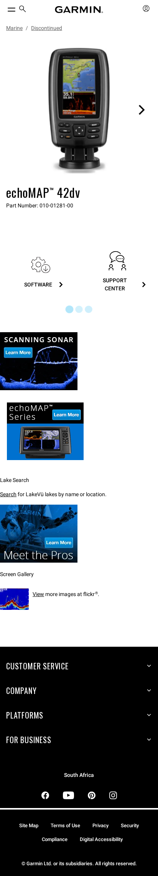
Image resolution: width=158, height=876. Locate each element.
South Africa (79, 775)
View (38, 594)
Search (8, 494)
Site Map (28, 825)
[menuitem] (22, 10)
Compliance (54, 839)
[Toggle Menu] (4, 7)
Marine (14, 28)
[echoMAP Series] (42, 466)
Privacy (100, 825)
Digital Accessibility (101, 839)
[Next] (141, 109)
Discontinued (46, 28)
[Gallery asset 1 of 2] (79, 110)
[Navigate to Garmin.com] (79, 9)
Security (130, 825)
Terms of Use (65, 825)
